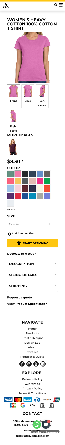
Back (28, 100)
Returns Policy (32, 379)
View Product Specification (27, 303)
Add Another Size (23, 233)
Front (13, 100)
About (32, 347)
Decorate (13, 253)
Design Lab (32, 342)
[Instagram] (29, 364)
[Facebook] (22, 364)
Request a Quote (32, 356)
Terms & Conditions (32, 393)
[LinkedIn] (43, 364)
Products (32, 333)
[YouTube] (36, 364)
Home (32, 328)
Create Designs (32, 338)
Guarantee (32, 383)
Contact (32, 352)
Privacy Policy (32, 388)
